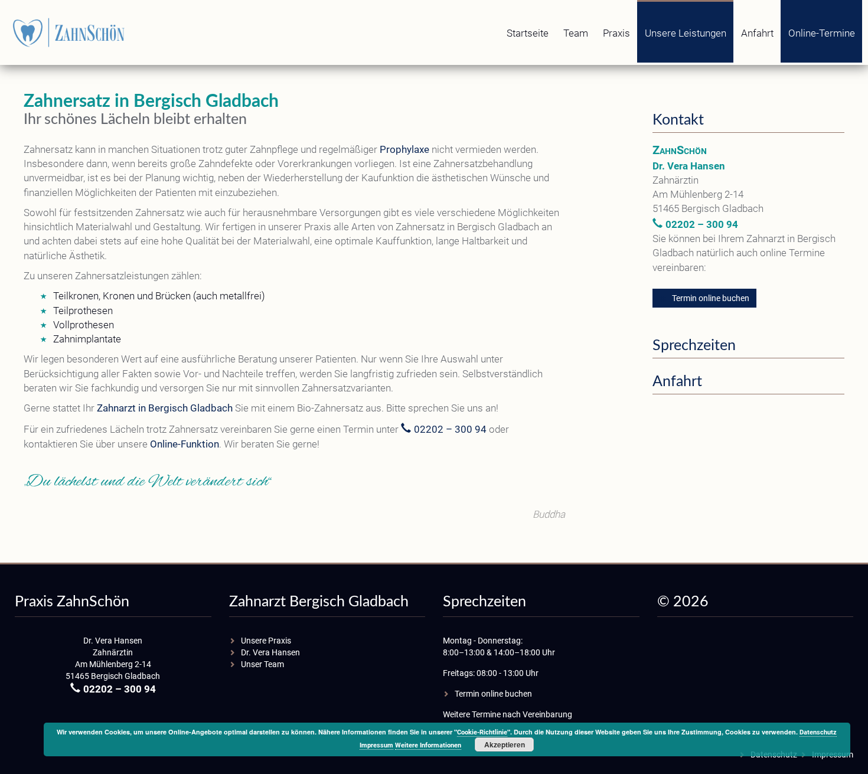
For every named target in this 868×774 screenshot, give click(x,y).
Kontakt (678, 120)
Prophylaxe (404, 149)
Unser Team (262, 664)
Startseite (528, 33)
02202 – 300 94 (450, 429)
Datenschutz (818, 732)
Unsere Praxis (266, 640)
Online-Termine (821, 33)
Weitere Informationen (428, 745)
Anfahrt (757, 33)
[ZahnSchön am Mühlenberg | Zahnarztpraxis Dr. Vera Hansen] (71, 32)
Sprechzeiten (694, 345)
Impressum (376, 745)
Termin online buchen (710, 298)
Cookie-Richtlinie (482, 732)
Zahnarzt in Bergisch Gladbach (165, 408)
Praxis (616, 33)
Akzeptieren (504, 744)
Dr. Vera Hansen (270, 652)
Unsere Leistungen (685, 33)
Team (575, 33)
